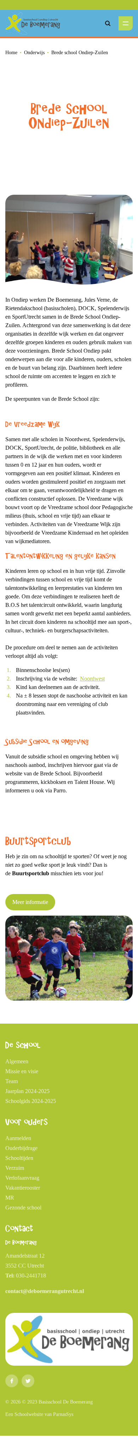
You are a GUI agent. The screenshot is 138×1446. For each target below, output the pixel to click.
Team (11, 1081)
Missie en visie (21, 1071)
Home (11, 52)
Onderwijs (34, 52)
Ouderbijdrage (21, 1148)
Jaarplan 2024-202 (26, 1091)
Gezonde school (23, 1208)
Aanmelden (18, 1138)
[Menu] (126, 23)
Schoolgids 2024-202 (29, 1101)
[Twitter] (28, 1380)
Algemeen (16, 1061)
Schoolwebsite (29, 1414)
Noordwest (92, 679)
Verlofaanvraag (22, 1178)
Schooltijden (19, 1158)
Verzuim (14, 1168)
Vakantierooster (22, 1188)
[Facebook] (11, 1380)
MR (9, 1198)
